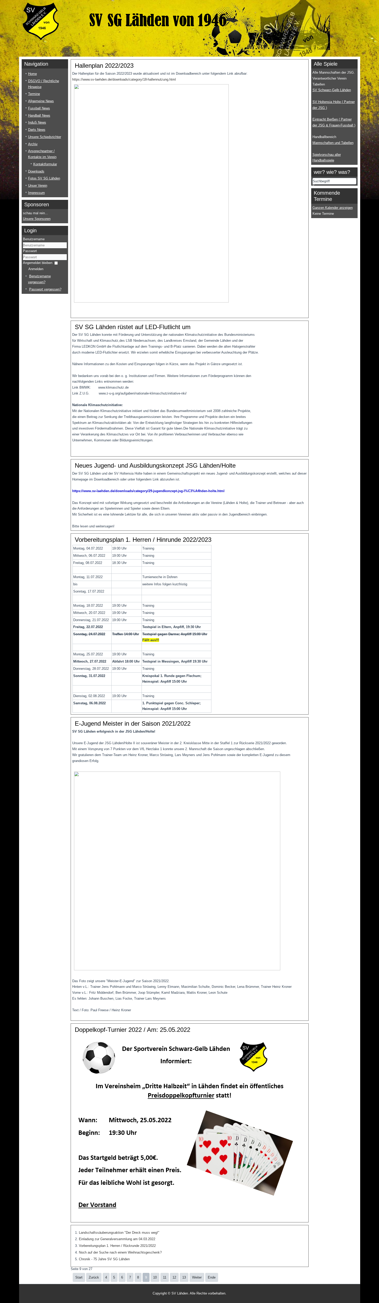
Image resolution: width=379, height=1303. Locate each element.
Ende (212, 1277)
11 (164, 1277)
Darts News (36, 130)
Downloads (36, 171)
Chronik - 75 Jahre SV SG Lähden (104, 1259)
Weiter (197, 1277)
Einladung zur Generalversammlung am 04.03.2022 (117, 1239)
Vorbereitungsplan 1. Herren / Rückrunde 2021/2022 (117, 1246)
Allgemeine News (41, 101)
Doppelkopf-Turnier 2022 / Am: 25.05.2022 (132, 1029)
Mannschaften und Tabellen (332, 143)
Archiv (33, 144)
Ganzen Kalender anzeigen (332, 208)
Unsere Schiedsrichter (44, 137)
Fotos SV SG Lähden (44, 178)
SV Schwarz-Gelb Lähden (331, 90)
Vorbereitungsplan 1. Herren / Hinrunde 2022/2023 (143, 539)
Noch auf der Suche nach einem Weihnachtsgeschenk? (120, 1252)
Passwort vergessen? (45, 289)
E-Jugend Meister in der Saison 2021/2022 (133, 723)
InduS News (37, 122)
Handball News (39, 115)
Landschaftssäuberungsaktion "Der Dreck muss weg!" (119, 1233)
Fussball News (39, 108)
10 (155, 1277)
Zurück (94, 1277)
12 (174, 1277)
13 (184, 1277)
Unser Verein (37, 185)
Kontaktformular (45, 164)
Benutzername (34, 239)
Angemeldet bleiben (37, 263)
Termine (34, 94)
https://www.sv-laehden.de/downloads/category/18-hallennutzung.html (124, 79)
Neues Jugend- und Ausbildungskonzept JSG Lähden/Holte (155, 465)
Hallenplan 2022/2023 (104, 65)
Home (32, 74)
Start (79, 1277)
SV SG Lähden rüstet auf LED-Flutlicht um (133, 326)
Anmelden (35, 269)
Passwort (30, 251)
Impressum (36, 193)
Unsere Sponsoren (37, 219)
